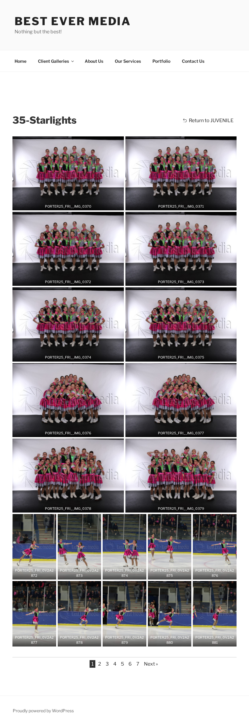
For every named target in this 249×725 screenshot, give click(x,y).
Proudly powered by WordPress (43, 710)
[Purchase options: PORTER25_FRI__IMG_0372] (73, 279)
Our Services (128, 61)
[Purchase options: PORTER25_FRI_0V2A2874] (129, 572)
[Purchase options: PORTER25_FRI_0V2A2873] (84, 572)
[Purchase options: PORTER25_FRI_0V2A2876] (219, 572)
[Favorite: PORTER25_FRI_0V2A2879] (120, 639)
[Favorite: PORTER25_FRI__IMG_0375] (176, 355)
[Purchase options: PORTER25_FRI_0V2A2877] (39, 639)
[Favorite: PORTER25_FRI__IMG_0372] (63, 279)
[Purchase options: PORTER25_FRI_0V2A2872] (39, 572)
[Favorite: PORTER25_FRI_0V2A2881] (210, 639)
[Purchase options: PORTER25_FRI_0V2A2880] (174, 639)
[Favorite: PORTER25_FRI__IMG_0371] (176, 203)
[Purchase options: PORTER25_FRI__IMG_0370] (73, 203)
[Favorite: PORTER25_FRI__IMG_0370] (63, 203)
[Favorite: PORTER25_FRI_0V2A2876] (210, 572)
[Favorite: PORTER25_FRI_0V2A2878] (75, 639)
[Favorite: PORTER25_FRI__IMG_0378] (63, 506)
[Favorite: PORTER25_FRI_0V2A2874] (120, 572)
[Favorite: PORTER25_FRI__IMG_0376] (63, 430)
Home (20, 61)
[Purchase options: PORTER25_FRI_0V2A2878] (84, 639)
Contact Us (193, 61)
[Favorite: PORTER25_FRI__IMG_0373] (176, 279)
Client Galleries (53, 61)
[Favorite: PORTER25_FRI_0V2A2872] (30, 572)
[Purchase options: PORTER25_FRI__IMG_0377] (185, 430)
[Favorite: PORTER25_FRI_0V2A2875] (165, 572)
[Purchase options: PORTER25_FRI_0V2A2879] (129, 639)
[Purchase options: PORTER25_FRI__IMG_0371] (185, 203)
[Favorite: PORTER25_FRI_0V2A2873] (75, 572)
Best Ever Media (73, 21)
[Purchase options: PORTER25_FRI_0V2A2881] (219, 639)
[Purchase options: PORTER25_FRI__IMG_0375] (185, 355)
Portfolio (161, 61)
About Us (94, 61)
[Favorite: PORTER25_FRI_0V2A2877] (30, 639)
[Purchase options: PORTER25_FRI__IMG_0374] (73, 355)
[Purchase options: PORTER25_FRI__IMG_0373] (185, 279)
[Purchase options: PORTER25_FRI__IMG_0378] (73, 506)
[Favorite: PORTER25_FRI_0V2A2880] (165, 639)
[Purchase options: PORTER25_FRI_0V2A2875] (174, 572)
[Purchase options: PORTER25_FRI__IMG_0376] (73, 430)
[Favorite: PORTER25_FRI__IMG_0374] (63, 355)
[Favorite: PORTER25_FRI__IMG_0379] (176, 506)
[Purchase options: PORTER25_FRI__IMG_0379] (185, 506)
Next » (151, 664)
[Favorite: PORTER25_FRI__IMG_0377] (176, 430)
